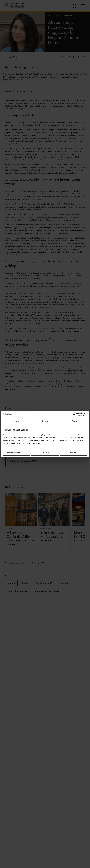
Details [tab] (45, 421)
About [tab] (74, 421)
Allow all (73, 452)
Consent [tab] (15, 421)
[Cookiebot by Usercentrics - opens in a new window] (77, 414)
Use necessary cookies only (16, 452)
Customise (45, 452)
